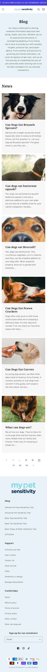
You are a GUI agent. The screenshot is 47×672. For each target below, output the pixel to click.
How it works (10, 555)
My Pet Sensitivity (19, 667)
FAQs (7, 571)
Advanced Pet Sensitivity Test (18, 513)
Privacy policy (11, 613)
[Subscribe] (39, 639)
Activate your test (12, 550)
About (7, 597)
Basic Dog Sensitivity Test (16, 518)
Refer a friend (11, 619)
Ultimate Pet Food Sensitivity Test (19, 507)
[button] (3, 9)
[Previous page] (6, 460)
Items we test (10, 566)
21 (14, 465)
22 (20, 465)
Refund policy (11, 603)
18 (26, 460)
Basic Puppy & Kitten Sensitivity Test (20, 529)
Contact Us (9, 560)
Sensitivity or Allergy (14, 577)
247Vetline (9, 534)
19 (33, 460)
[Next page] (33, 465)
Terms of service (12, 608)
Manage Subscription (14, 582)
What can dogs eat (13, 624)
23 (27, 465)
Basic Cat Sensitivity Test (16, 523)
